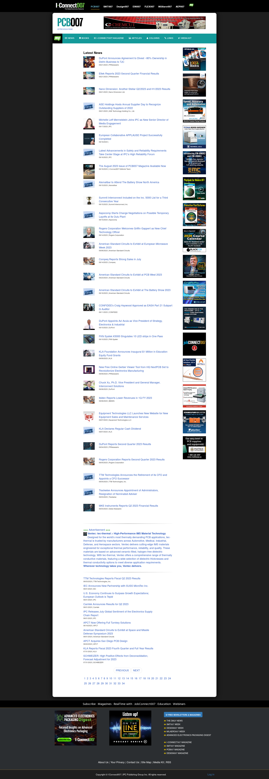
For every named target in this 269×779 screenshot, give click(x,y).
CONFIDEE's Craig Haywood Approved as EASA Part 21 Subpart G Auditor (135, 307)
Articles (137, 38)
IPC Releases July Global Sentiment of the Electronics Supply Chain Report (117, 613)
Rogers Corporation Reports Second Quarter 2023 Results (132, 459)
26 (89, 683)
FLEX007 (149, 7)
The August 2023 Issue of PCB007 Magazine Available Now (132, 166)
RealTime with (123, 704)
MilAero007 (165, 7)
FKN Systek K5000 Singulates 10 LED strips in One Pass (131, 336)
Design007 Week (175, 727)
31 (110, 683)
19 (148, 678)
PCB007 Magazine (176, 749)
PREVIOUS (122, 670)
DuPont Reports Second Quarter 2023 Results (125, 444)
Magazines (105, 704)
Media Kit (158, 762)
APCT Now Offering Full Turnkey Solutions (107, 622)
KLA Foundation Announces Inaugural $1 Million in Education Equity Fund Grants (133, 353)
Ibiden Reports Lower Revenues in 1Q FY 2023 (125, 398)
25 (85, 683)
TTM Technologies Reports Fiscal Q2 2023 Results (111, 578)
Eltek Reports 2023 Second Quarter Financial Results (129, 73)
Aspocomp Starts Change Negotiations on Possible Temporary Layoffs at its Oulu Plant (134, 214)
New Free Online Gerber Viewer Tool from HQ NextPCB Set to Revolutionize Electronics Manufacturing (134, 368)
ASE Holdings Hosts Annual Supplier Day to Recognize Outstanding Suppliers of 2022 (130, 106)
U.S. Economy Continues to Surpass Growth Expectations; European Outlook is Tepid (116, 594)
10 (110, 678)
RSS (168, 762)
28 (98, 683)
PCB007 (95, 7)
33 (119, 683)
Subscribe (89, 704)
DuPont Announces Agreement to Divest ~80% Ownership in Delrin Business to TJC (133, 59)
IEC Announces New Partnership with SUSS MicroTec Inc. (115, 585)
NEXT (136, 670)
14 (127, 678)
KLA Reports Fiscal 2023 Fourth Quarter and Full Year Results (118, 648)
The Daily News (175, 720)
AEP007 (180, 7)
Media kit (186, 38)
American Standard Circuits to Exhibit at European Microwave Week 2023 (133, 245)
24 (169, 678)
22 (161, 678)
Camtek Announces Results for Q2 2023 (105, 604)
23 (165, 678)
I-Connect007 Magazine (110, 38)
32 (114, 683)
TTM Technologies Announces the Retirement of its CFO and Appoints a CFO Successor (133, 476)
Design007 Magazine (177, 753)
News (71, 38)
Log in (210, 774)
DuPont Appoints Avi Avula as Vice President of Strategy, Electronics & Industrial (131, 322)
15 (131, 678)
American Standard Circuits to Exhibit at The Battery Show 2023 (135, 290)
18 (144, 678)
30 (106, 683)
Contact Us (133, 762)
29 (102, 683)
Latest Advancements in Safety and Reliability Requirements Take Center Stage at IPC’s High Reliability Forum (132, 152)
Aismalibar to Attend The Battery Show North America (129, 182)
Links (170, 38)
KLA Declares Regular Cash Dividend (120, 428)
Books (85, 38)
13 (123, 678)
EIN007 (137, 7)
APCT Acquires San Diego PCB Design (105, 641)
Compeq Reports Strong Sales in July (120, 259)
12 (119, 678)
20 (152, 678)
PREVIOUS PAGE (66, 29)
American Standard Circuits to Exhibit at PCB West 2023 (130, 274)
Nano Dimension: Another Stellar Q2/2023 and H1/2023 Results (134, 89)
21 (157, 678)
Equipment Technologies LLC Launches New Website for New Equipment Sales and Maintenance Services (133, 415)
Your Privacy (118, 762)
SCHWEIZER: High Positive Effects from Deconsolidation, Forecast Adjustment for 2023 (115, 657)
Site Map (146, 762)
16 (135, 678)
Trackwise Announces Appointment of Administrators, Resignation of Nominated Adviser (128, 492)
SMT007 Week (173, 724)
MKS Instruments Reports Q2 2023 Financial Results (128, 505)
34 (123, 683)
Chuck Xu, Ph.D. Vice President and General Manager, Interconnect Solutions (129, 384)
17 (140, 678)
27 (93, 683)
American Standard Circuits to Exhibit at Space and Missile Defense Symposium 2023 (116, 631)
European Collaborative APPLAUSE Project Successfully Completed (130, 136)
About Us (103, 762)
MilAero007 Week (176, 731)
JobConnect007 (144, 704)
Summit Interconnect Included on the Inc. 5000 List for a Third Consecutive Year (133, 199)
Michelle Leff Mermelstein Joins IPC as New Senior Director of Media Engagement (133, 121)
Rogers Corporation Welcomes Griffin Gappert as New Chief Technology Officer (132, 230)
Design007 (123, 7)
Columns (154, 38)
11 (114, 678)
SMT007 (108, 7)
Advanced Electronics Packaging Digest (189, 735)
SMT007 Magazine (176, 745)
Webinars (179, 704)
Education (164, 704)
